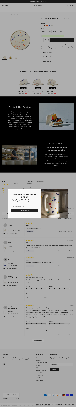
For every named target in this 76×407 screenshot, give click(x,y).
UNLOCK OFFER (24, 210)
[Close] (65, 190)
